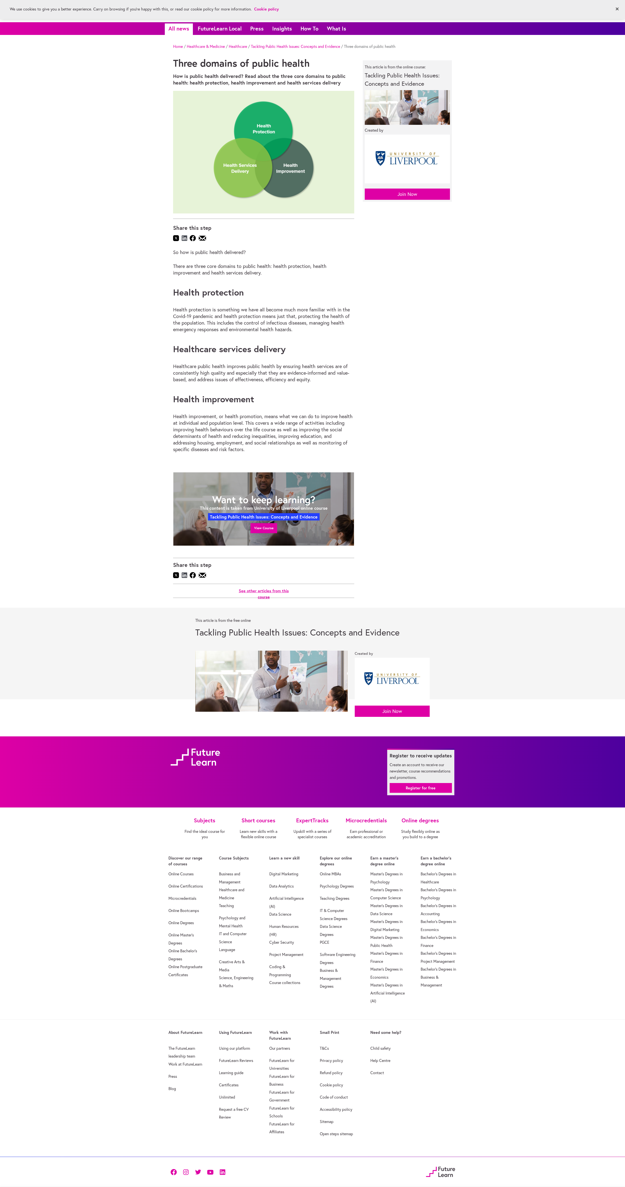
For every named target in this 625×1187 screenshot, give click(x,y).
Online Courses (181, 873)
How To (309, 28)
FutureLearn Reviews (236, 1060)
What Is (336, 28)
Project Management (286, 954)
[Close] (617, 9)
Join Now (407, 194)
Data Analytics (281, 886)
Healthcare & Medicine (206, 46)
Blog (172, 1088)
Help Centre (380, 1060)
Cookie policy (331, 1084)
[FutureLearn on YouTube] (210, 1172)
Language (227, 949)
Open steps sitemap (336, 1133)
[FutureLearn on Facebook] (175, 1172)
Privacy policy (331, 1060)
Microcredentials (182, 898)
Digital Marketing (283, 873)
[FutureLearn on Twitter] (198, 1172)
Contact (377, 1072)
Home (178, 46)
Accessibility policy (336, 1109)
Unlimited (227, 1097)
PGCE (324, 942)
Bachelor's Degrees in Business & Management (438, 977)
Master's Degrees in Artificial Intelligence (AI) (387, 993)
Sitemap (326, 1121)
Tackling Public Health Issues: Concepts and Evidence (295, 46)
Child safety (380, 1048)
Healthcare (238, 46)
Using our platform (234, 1048)
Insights (282, 28)
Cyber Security (281, 942)
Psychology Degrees (337, 886)
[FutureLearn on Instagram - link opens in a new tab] (186, 1172)
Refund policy (331, 1072)
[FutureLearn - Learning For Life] (440, 1171)
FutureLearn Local (220, 28)
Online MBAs (330, 873)
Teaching (226, 905)
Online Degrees (181, 922)
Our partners (279, 1048)
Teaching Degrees (334, 898)
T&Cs (324, 1048)
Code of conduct (334, 1097)
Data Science (280, 914)
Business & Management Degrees (330, 978)
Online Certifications (185, 886)
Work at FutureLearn (185, 1064)
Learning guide (231, 1072)
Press (257, 28)
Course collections (284, 982)
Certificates (229, 1084)
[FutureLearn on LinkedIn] (222, 1172)
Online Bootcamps (183, 910)
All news (178, 28)
